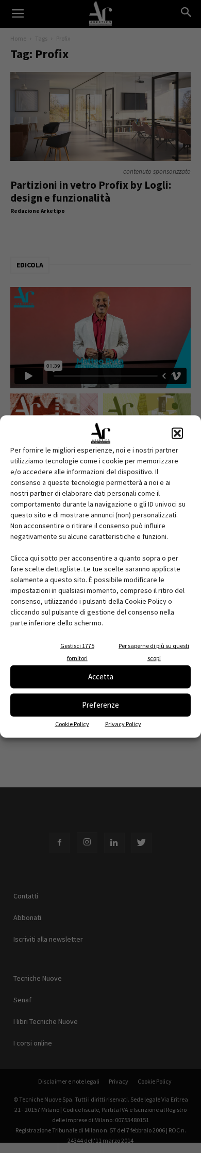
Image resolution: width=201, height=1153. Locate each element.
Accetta (100, 676)
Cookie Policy (72, 723)
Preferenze (100, 705)
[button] (177, 433)
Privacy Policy (123, 723)
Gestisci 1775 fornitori (77, 651)
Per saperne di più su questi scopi (154, 651)
